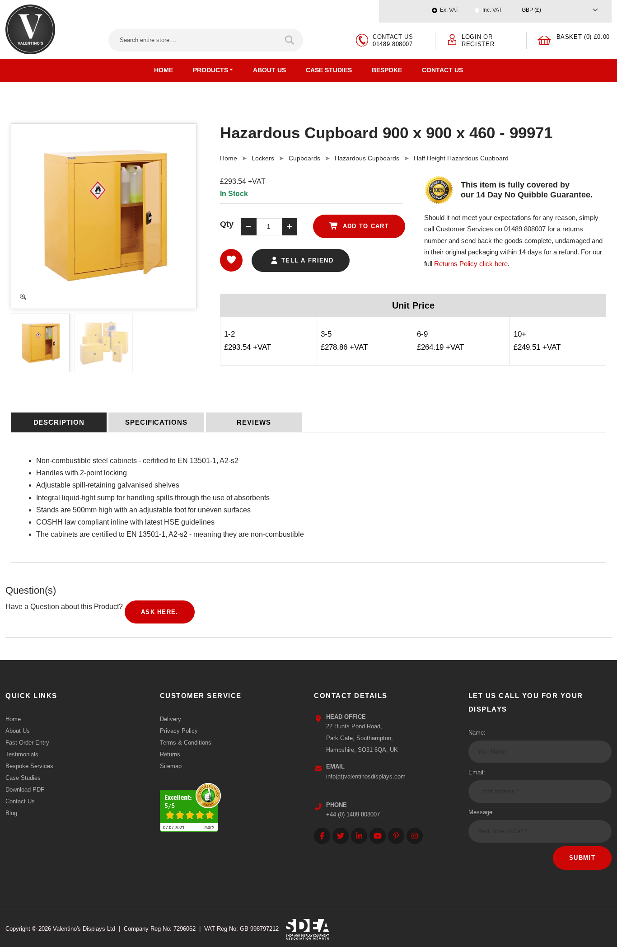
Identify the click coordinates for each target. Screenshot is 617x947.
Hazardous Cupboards (367, 158)
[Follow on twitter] (340, 836)
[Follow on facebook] (322, 836)
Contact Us (442, 70)
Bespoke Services (29, 766)
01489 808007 (393, 44)
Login (471, 36)
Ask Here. (159, 612)
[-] (248, 226)
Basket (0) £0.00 (583, 36)
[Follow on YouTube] (377, 836)
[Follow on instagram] (415, 836)
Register (478, 44)
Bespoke (387, 70)
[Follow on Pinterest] (396, 836)
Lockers (263, 158)
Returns (170, 754)
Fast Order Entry (27, 742)
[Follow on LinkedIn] (359, 836)
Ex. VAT (449, 10)
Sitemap (171, 766)
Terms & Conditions (185, 742)
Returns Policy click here (471, 263)
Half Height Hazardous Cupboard (461, 158)
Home (163, 70)
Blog (11, 813)
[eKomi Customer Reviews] (190, 805)
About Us (269, 70)
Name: (477, 732)
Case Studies (329, 70)
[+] (289, 226)
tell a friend (306, 260)
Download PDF (24, 789)
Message (480, 812)
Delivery (170, 719)
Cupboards (304, 158)
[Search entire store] (290, 40)
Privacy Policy (179, 730)
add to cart (364, 226)
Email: (476, 772)
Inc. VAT (492, 10)
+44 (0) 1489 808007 (353, 814)
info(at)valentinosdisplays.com (366, 776)
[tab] (59, 422)
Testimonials (21, 754)
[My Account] (452, 39)
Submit (582, 857)
